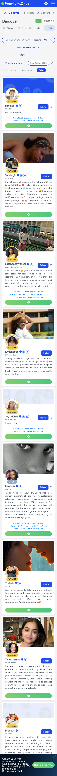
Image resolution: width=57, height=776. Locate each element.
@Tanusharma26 (12, 662)
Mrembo (10, 105)
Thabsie (10, 583)
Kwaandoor (12, 351)
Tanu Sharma (12, 659)
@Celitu (8, 109)
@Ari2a (8, 489)
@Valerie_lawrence (13, 267)
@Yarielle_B (10, 178)
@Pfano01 (9, 733)
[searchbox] (33, 55)
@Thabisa (9, 586)
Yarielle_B (10, 175)
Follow (41, 70)
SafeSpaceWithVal (15, 264)
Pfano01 (10, 730)
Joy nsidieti (11, 416)
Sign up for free (43, 764)
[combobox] (28, 55)
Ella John (10, 486)
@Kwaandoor (11, 355)
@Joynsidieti (10, 419)
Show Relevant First (38, 63)
